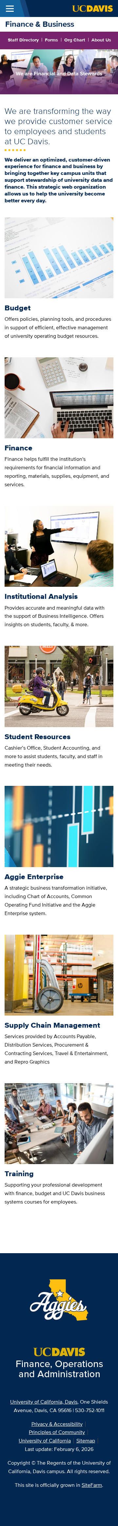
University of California (45, 1440)
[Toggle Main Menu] (10, 8)
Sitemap (85, 1440)
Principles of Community (57, 1432)
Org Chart (74, 40)
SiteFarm (92, 1485)
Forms (51, 40)
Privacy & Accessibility (57, 1424)
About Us (101, 40)
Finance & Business (39, 24)
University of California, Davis (43, 1402)
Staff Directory (23, 40)
